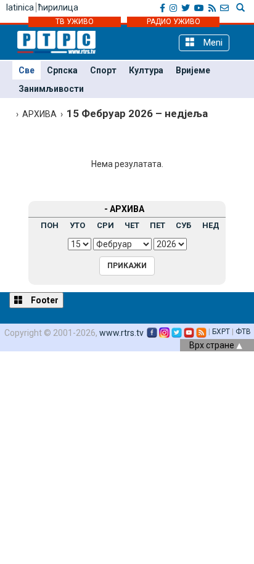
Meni (212, 42)
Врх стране (212, 345)
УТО (77, 225)
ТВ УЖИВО (74, 21)
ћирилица (58, 7)
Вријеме (193, 70)
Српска (62, 70)
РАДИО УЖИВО (173, 21)
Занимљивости (51, 89)
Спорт (103, 70)
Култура (146, 70)
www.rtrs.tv (121, 333)
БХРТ (221, 331)
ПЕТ (157, 225)
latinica (20, 7)
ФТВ (243, 331)
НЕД (210, 225)
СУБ (183, 225)
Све (26, 70)
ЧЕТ (132, 225)
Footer (44, 300)
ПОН (50, 225)
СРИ (105, 225)
